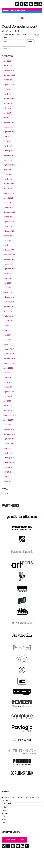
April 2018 (7, 288)
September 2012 (9, 462)
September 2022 (9, 165)
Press (4, 816)
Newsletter (9, 4)
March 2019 (8, 245)
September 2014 (9, 415)
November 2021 (9, 184)
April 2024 (7, 113)
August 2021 (8, 198)
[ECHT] (22, 762)
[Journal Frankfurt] (22, 600)
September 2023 (9, 132)
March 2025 (8, 94)
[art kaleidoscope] (22, 622)
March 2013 (8, 453)
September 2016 (9, 363)
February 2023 (9, 151)
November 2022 (9, 155)
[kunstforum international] (22, 589)
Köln (5, 807)
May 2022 (7, 170)
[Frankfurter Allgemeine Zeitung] (22, 516)
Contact (5, 822)
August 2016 (8, 368)
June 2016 (7, 377)
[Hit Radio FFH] (22, 611)
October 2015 (8, 387)
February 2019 (9, 250)
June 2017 (7, 330)
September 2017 (9, 316)
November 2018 (9, 259)
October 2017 (8, 311)
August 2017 (8, 321)
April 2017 (7, 340)
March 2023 (8, 146)
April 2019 (7, 240)
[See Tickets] (22, 728)
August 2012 (8, 467)
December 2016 (9, 354)
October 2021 (8, 188)
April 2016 (7, 382)
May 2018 (7, 283)
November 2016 (9, 358)
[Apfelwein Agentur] (22, 658)
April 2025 (7, 89)
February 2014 (9, 429)
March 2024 (8, 118)
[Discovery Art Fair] (22, 10)
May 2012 (7, 481)
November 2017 (9, 307)
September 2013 (9, 439)
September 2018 (9, 269)
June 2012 (7, 477)
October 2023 (8, 127)
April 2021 (7, 203)
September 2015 (9, 392)
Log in (6, 494)
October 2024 (8, 103)
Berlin (5, 810)
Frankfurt (7, 804)
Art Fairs (5, 801)
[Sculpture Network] (22, 716)
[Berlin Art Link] (22, 773)
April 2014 (7, 425)
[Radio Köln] (22, 681)
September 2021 (9, 193)
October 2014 (8, 410)
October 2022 (8, 160)
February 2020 (9, 231)
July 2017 (7, 325)
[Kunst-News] (22, 647)
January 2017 (9, 349)
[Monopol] (22, 527)
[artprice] (22, 539)
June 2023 (7, 136)
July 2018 (7, 273)
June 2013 (7, 448)
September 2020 (9, 221)
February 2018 (9, 297)
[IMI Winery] (22, 670)
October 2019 (8, 236)
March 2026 (8, 66)
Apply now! (6, 813)
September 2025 (9, 85)
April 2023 (7, 141)
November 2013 (9, 434)
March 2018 (8, 292)
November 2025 (9, 75)
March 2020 (8, 226)
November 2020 (9, 212)
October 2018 (8, 264)
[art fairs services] (22, 750)
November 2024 (9, 99)
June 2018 (7, 278)
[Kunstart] (22, 552)
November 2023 (9, 122)
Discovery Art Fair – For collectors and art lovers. (21, 798)
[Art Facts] (22, 577)
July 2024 (7, 108)
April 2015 (7, 401)
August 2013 (8, 444)
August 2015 (8, 396)
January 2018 (9, 302)
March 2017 (8, 344)
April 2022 (7, 174)
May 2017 (7, 335)
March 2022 (8, 179)
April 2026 (7, 61)
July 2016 (7, 373)
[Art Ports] (22, 564)
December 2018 (9, 255)
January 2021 (9, 207)
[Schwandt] (22, 703)
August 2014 (8, 420)
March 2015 (8, 406)
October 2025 (8, 80)
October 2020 (8, 217)
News (4, 819)
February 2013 (9, 458)
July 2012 (7, 472)
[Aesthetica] (22, 635)
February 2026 (9, 70)
